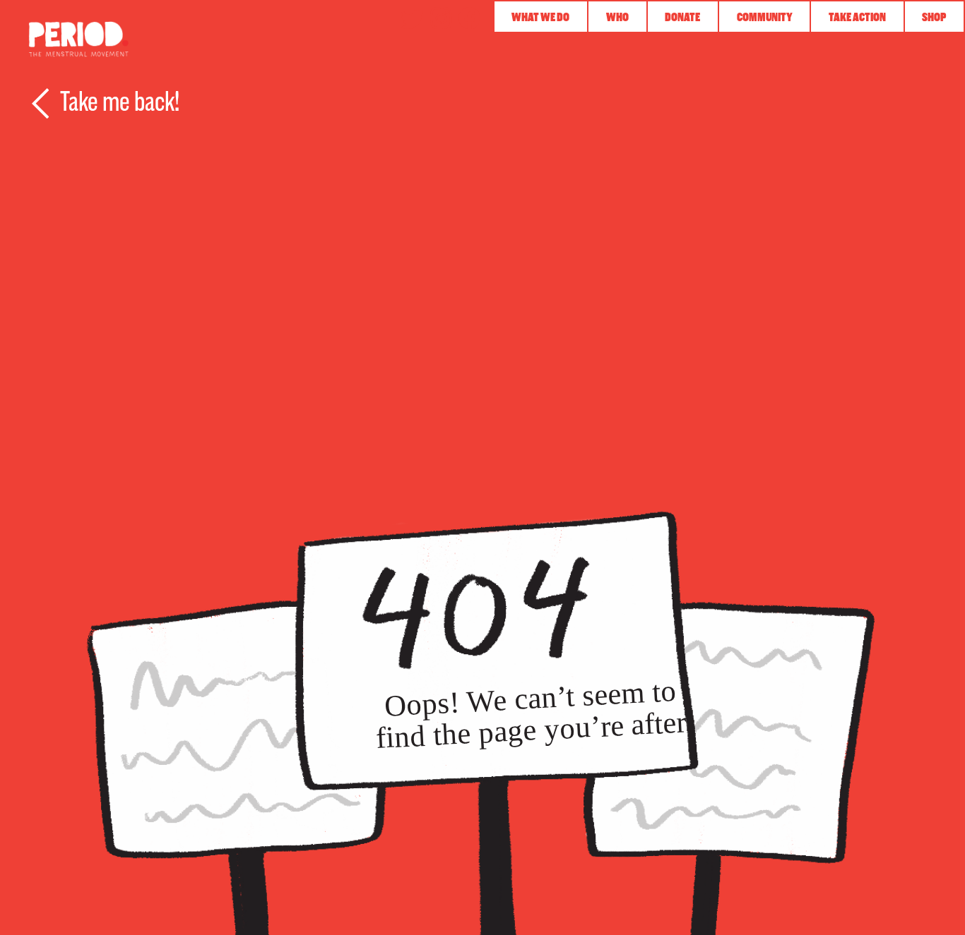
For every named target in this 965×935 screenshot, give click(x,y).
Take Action (857, 17)
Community (765, 17)
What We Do (540, 17)
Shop (934, 17)
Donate (682, 17)
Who (617, 17)
